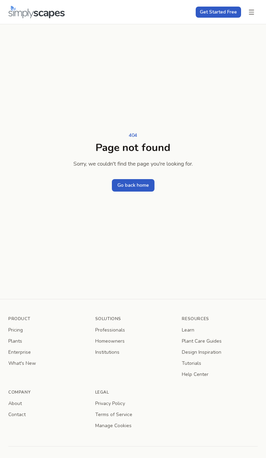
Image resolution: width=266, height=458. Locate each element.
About (15, 403)
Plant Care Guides (202, 341)
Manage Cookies (113, 425)
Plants (15, 341)
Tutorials (191, 363)
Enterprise (19, 352)
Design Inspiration (201, 352)
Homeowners (110, 341)
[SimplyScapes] (36, 12)
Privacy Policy (110, 403)
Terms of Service (113, 414)
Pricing (15, 330)
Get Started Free (218, 12)
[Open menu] (251, 12)
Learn (188, 330)
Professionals (110, 330)
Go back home (133, 185)
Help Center (195, 374)
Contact (17, 414)
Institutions (107, 352)
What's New (22, 363)
